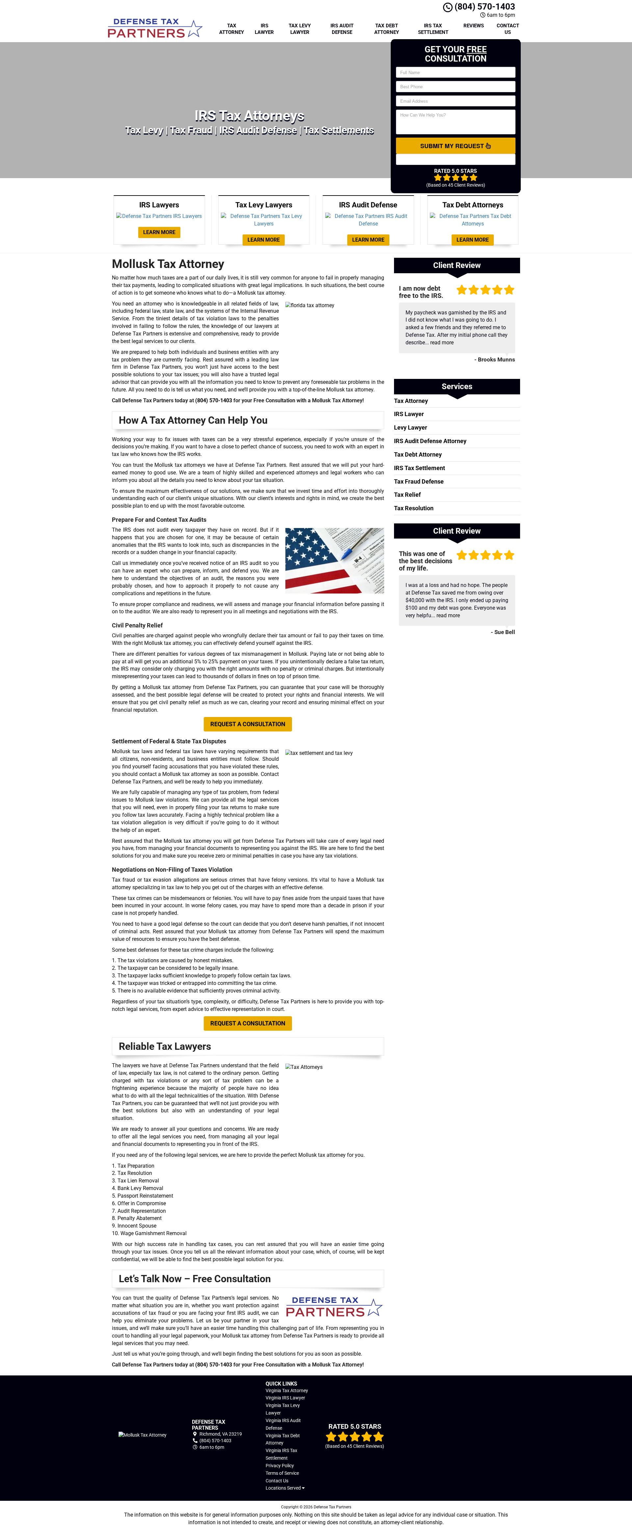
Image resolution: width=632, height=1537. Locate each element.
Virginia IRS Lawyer (285, 1397)
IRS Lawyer (264, 29)
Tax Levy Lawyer (300, 29)
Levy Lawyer (410, 427)
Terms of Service (282, 1473)
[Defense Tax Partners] (142, 1434)
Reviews (473, 26)
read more (442, 342)
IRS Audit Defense (342, 29)
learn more (159, 232)
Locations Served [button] (284, 1488)
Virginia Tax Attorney (287, 1390)
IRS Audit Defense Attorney (430, 440)
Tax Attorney (231, 29)
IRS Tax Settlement (433, 29)
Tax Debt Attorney (386, 29)
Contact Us (508, 29)
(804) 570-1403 (484, 7)
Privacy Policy (280, 1465)
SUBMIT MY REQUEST (453, 146)
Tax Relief (407, 494)
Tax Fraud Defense (419, 481)
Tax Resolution (414, 508)
